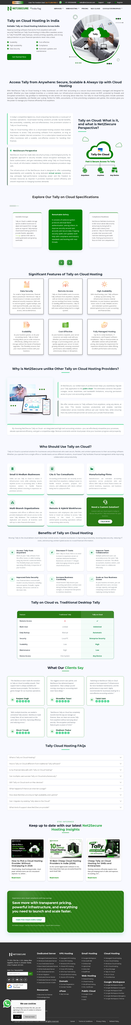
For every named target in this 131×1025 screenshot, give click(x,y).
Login (109, 2)
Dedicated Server (46, 953)
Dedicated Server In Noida (47, 980)
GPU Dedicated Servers (46, 972)
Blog (39, 1008)
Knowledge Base (44, 997)
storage (18, 235)
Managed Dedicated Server (47, 958)
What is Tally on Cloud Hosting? (22, 757)
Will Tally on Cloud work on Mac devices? (26, 782)
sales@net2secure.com (87, 2)
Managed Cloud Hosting (113, 958)
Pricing (85, 9)
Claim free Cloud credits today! (29, 920)
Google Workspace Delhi (113, 990)
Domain (63, 981)
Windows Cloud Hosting (113, 963)
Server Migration (43, 974)
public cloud (88, 388)
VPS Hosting (66, 953)
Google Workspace (89, 958)
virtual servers (55, 173)
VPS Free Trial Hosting (68, 972)
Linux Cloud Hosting (111, 961)
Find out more (30, 1017)
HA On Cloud (109, 974)
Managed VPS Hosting (68, 958)
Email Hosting (89, 953)
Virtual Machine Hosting (68, 974)
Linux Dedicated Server (46, 963)
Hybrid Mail (86, 966)
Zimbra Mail (87, 963)
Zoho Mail (86, 969)
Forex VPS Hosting (67, 969)
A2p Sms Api (65, 994)
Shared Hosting (88, 979)
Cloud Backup (110, 977)
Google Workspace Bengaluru (114, 996)
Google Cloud (87, 994)
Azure (85, 997)
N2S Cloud (95, 9)
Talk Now (105, 521)
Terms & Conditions (86, 1021)
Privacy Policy (101, 1021)
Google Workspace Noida (114, 985)
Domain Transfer (66, 987)
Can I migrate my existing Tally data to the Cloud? (29, 801)
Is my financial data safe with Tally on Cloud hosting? (30, 770)
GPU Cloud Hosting (111, 966)
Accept (17, 1017)
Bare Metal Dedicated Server (47, 966)
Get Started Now (19, 57)
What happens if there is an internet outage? (27, 789)
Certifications (42, 1011)
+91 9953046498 (70, 2)
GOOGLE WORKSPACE (112, 9)
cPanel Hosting (88, 981)
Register (120, 2)
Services (58, 9)
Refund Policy (114, 1021)
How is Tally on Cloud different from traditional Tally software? (34, 764)
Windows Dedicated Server (47, 961)
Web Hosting (71, 9)
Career (72, 1021)
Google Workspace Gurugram (114, 988)
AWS (84, 999)
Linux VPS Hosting (66, 961)
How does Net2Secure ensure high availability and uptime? (33, 795)
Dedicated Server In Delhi (47, 982)
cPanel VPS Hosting (67, 966)
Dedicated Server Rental (46, 977)
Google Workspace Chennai (114, 998)
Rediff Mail (86, 972)
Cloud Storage (110, 969)
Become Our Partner (45, 994)
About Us (41, 1005)
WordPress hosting (89, 984)
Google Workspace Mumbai (114, 993)
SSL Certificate (88, 987)
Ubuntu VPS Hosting (67, 977)
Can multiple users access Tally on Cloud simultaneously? (33, 776)
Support (101, 2)
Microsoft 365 (87, 961)
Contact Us (42, 1003)
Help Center (42, 1000)
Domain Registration (67, 984)
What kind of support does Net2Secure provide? (29, 807)
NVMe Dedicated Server (46, 969)
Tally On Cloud (110, 972)
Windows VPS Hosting (68, 963)
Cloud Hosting (112, 953)
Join (30, 974)
